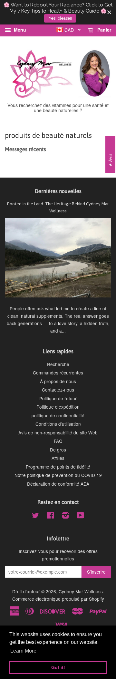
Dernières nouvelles (58, 191)
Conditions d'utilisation (58, 424)
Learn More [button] (23, 651)
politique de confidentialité (58, 415)
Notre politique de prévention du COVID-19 (58, 475)
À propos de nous (58, 381)
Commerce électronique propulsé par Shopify (58, 599)
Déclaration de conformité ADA (58, 483)
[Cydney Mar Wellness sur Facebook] (50, 516)
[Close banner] (109, 12)
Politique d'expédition (58, 406)
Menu (19, 29)
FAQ (58, 441)
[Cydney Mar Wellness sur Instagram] (65, 516)
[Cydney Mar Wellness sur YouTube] (80, 516)
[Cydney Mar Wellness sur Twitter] (35, 516)
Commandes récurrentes (58, 372)
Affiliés (58, 458)
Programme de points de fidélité (58, 466)
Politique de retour (58, 398)
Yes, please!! (60, 18)
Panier (103, 29)
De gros (58, 449)
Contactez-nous (58, 389)
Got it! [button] (58, 667)
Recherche (58, 364)
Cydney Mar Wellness (81, 591)
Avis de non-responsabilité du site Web (58, 432)
